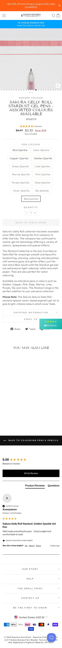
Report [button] (31, 545)
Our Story (30, 569)
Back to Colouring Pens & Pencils (33, 440)
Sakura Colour (31, 98)
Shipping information (31, 312)
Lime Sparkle (42, 166)
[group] (31, 459)
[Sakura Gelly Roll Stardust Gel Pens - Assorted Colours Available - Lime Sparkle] (22, 412)
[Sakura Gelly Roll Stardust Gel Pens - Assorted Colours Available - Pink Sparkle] (8, 415)
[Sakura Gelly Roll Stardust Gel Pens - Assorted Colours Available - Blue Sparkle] (5, 412)
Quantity (31, 207)
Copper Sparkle (19, 158)
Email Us (31, 319)
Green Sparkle (20, 166)
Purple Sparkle (20, 182)
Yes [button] (26, 545)
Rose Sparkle (42, 182)
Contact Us (30, 598)
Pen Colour (31, 144)
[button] (31, 126)
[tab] (35, 486)
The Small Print (30, 588)
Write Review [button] (31, 473)
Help (30, 579)
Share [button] (38, 545)
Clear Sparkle (41, 150)
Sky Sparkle (42, 190)
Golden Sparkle (43, 158)
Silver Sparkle (21, 190)
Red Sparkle (31, 198)
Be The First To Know (30, 607)
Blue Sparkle (20, 150)
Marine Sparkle (21, 174)
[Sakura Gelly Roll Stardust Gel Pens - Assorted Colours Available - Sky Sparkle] (22, 415)
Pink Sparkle (43, 174)
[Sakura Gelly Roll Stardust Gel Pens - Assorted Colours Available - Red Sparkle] (13, 418)
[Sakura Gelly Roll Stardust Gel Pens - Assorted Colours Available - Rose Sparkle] (15, 415)
